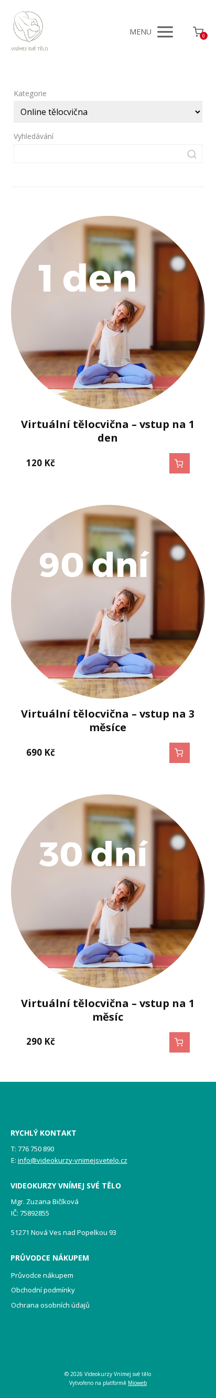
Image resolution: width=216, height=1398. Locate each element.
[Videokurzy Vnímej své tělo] (29, 31)
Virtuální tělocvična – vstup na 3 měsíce (108, 720)
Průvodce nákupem (42, 1275)
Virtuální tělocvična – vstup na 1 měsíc (108, 1010)
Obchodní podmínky (43, 1290)
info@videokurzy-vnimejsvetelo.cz (72, 1160)
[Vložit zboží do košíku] (179, 463)
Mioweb (137, 1383)
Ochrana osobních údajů (50, 1305)
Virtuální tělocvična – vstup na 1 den (108, 431)
